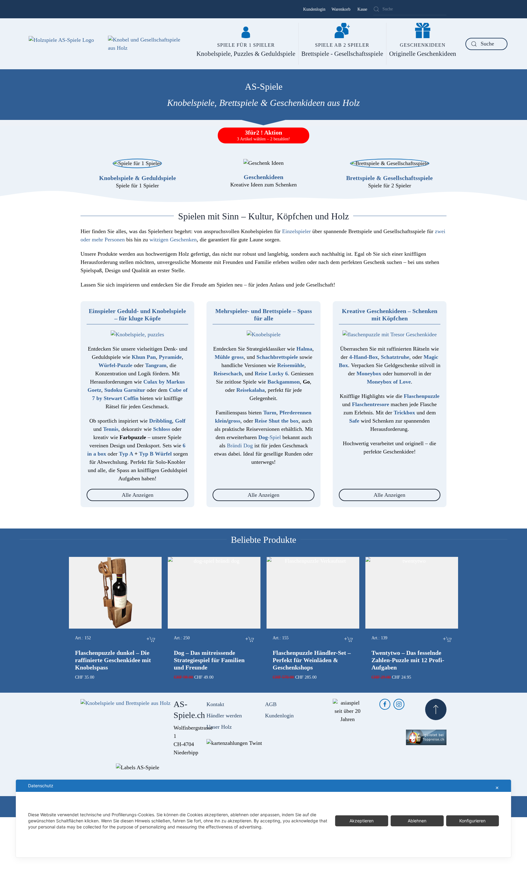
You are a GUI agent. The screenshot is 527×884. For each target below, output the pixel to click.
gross (234, 421)
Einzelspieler (296, 231)
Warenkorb (341, 9)
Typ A (126, 454)
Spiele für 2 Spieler (389, 185)
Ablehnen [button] (417, 820)
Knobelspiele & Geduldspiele (137, 178)
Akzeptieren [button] (362, 820)
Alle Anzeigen (137, 495)
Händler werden (224, 716)
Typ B (146, 454)
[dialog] (263, 818)
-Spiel (269, 437)
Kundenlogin (314, 9)
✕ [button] (497, 787)
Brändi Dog (240, 445)
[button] (435, 709)
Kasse (362, 9)
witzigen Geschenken (173, 239)
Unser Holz (219, 727)
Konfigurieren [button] (472, 820)
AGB (271, 704)
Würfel (163, 454)
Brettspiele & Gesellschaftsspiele (389, 178)
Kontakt (215, 704)
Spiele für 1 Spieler (137, 185)
